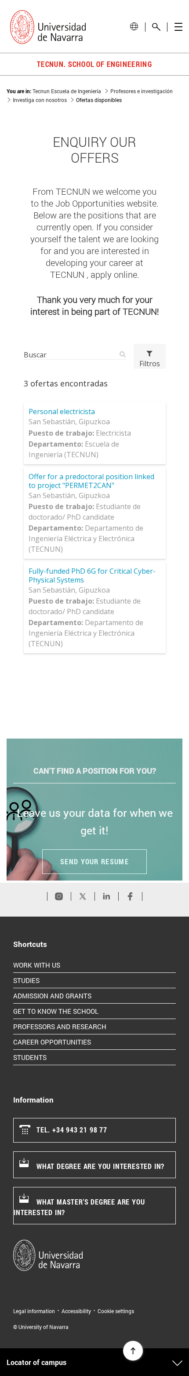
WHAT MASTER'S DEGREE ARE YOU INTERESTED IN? (79, 1207)
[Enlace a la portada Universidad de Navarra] (48, 27)
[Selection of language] (134, 26)
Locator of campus (36, 1362)
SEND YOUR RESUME (94, 861)
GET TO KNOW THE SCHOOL (90, 1011)
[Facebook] (130, 896)
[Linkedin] (106, 896)
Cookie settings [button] (116, 1310)
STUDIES (61, 980)
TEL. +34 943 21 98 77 (71, 1129)
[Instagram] (59, 896)
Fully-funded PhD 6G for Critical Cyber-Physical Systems (92, 575)
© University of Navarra (41, 1326)
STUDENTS (64, 1057)
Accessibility (76, 1310)
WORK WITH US (71, 964)
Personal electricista (62, 411)
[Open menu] (178, 27)
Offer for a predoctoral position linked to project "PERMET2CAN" (91, 481)
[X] (82, 896)
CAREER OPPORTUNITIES (86, 1041)
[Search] (156, 27)
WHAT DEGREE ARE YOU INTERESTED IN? (100, 1166)
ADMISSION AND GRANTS (87, 995)
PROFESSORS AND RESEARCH (94, 1026)
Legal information (34, 1310)
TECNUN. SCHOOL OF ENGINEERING (94, 64)
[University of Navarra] (94, 1255)
